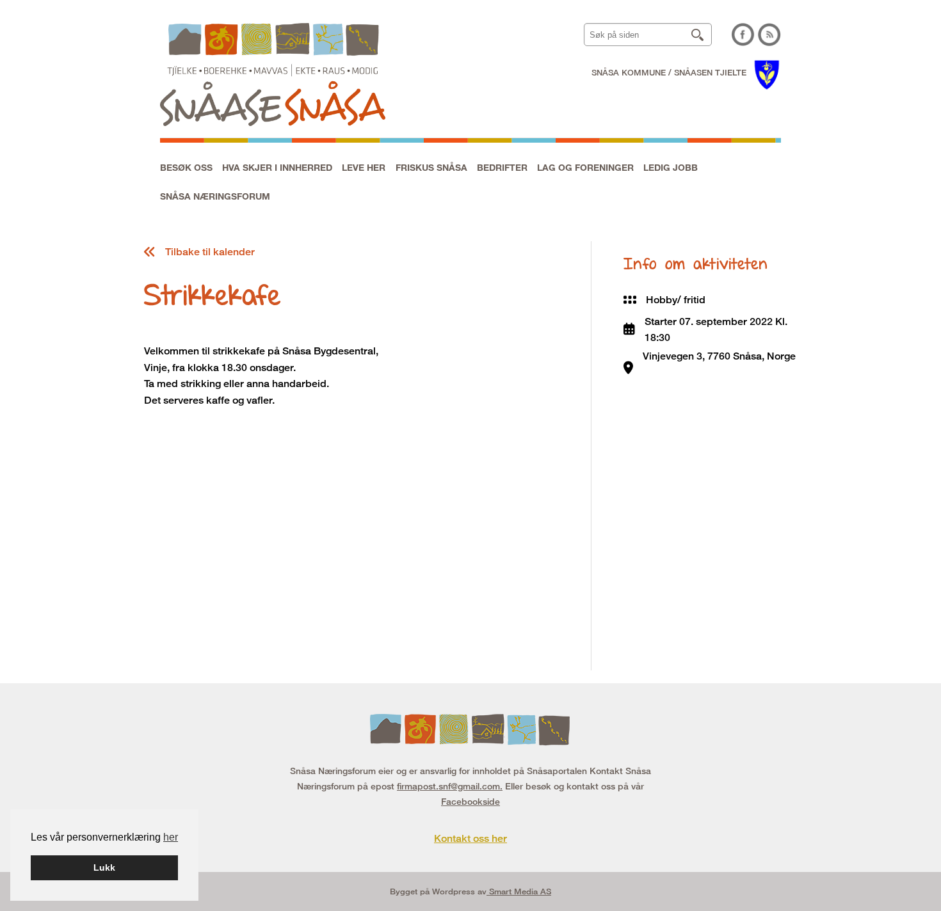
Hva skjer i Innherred (277, 167)
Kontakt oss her (470, 838)
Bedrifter (502, 167)
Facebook (743, 34)
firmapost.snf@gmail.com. (450, 785)
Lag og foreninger (585, 167)
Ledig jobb (670, 167)
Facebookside (470, 801)
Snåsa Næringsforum (215, 196)
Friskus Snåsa (431, 167)
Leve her (363, 167)
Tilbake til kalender (210, 252)
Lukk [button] (104, 867)
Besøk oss (186, 167)
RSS (769, 34)
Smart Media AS (519, 891)
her (170, 837)
